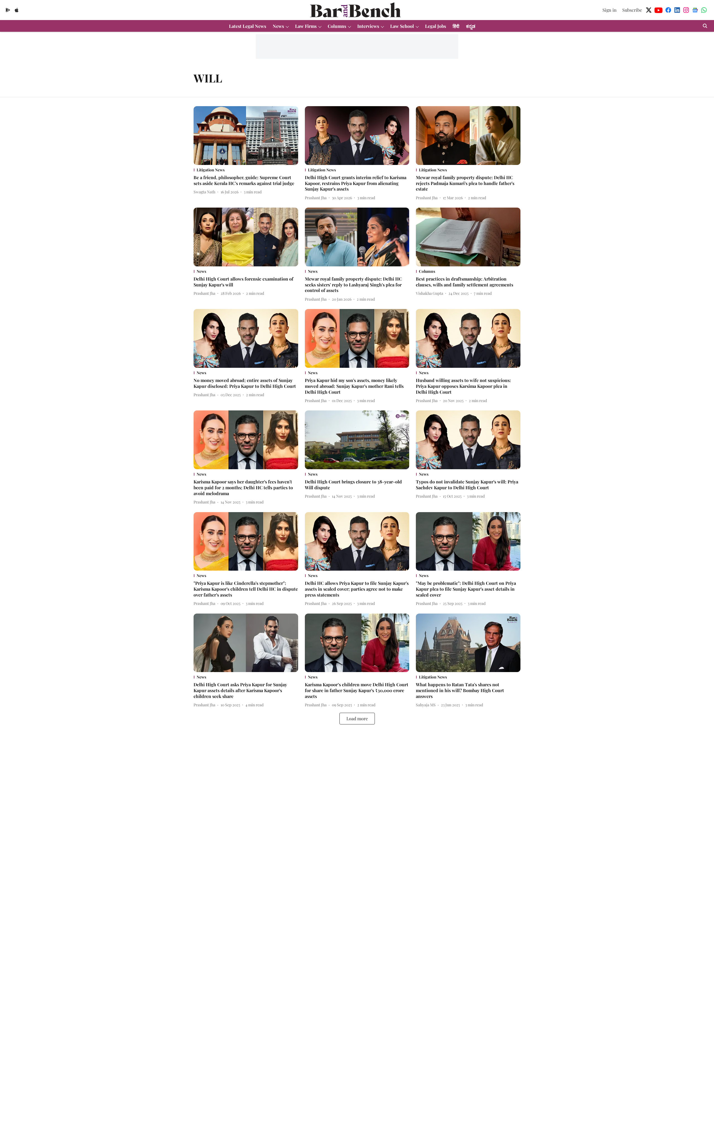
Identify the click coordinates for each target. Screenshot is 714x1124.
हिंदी (456, 26)
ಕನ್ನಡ (470, 26)
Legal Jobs (435, 26)
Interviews (368, 26)
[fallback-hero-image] (246, 135)
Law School (402, 26)
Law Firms (306, 26)
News (278, 26)
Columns (337, 26)
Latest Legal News (247, 26)
